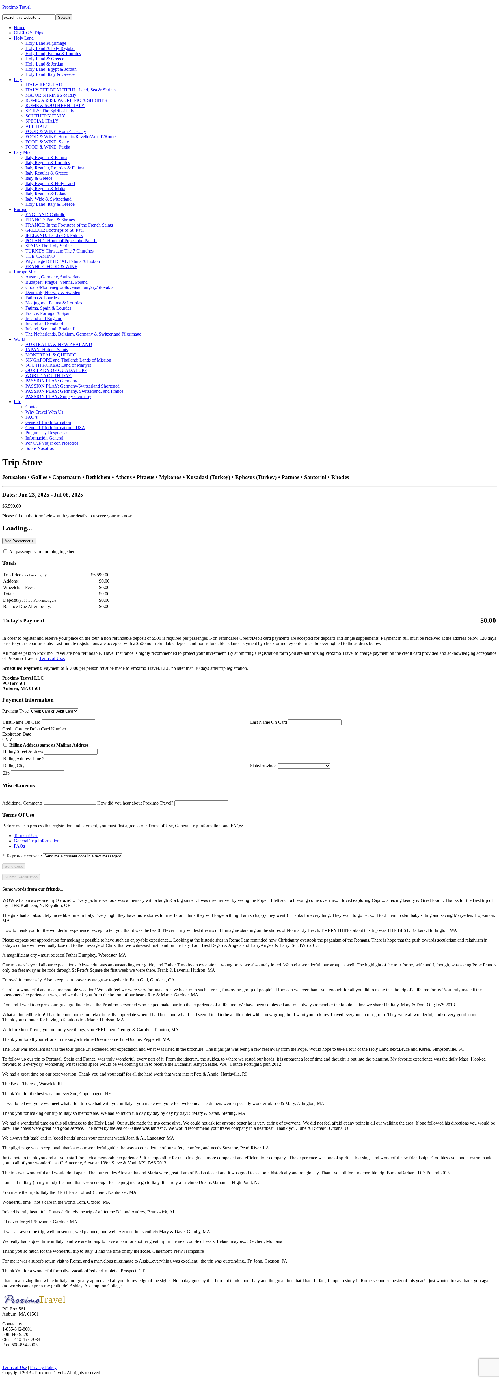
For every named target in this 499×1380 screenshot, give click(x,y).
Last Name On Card (268, 722)
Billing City (14, 765)
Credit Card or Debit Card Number (34, 728)
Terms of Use (26, 835)
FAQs (19, 846)
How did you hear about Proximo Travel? (135, 803)
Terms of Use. (52, 658)
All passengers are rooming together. (41, 551)
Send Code (14, 866)
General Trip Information (36, 840)
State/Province (263, 765)
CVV (7, 739)
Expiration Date (16, 734)
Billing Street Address (23, 751)
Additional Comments (22, 803)
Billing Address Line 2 (23, 758)
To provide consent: (22, 855)
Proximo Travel (16, 7)
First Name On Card (21, 722)
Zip (6, 773)
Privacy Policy (43, 1367)
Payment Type (15, 710)
